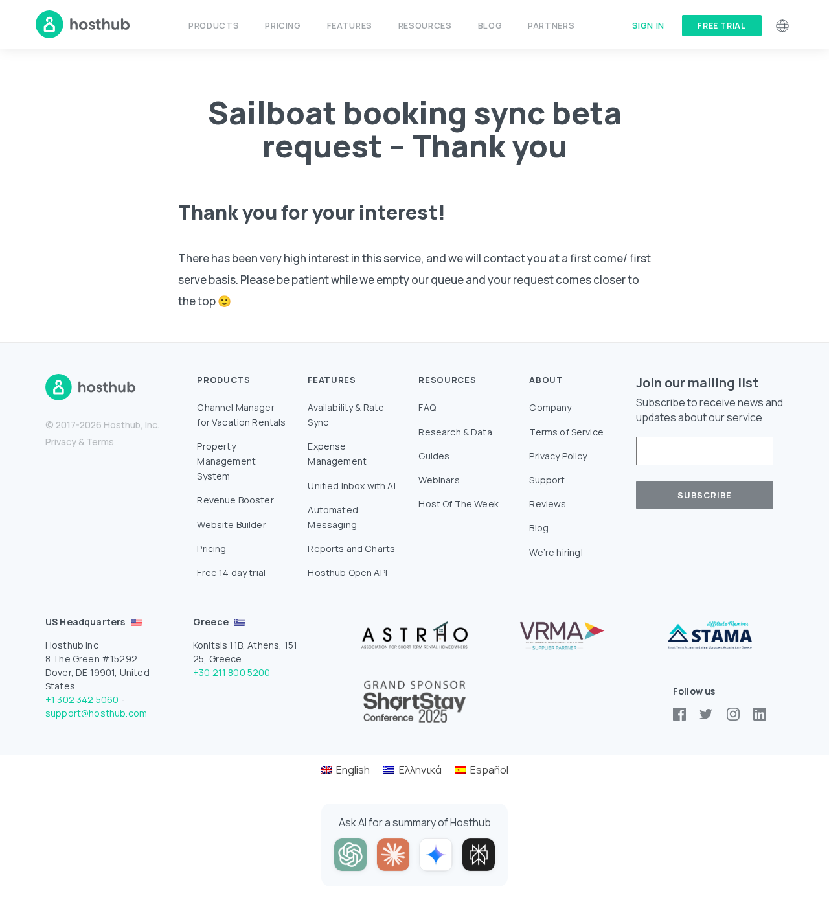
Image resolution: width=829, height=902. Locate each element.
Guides (433, 456)
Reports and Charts (351, 548)
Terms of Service (566, 432)
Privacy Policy (558, 456)
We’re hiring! (556, 552)
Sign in (648, 25)
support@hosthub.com (96, 713)
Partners (551, 25)
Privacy (60, 441)
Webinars (438, 480)
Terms (100, 441)
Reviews (547, 504)
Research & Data (455, 432)
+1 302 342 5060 (82, 699)
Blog (490, 25)
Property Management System (226, 461)
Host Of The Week (458, 504)
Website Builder (231, 524)
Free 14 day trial (231, 572)
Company (550, 407)
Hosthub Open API (347, 572)
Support (547, 480)
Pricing (283, 25)
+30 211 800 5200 (232, 672)
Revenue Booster (235, 500)
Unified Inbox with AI (351, 486)
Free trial (722, 25)
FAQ (426, 407)
